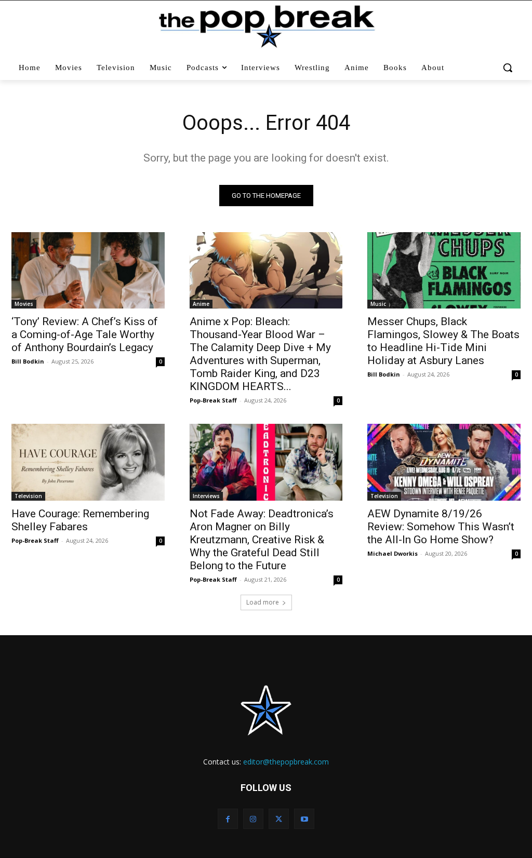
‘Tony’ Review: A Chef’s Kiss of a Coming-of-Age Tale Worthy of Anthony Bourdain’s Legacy (84, 334)
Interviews (206, 496)
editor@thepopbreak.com (286, 762)
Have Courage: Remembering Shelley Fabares (80, 520)
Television (28, 496)
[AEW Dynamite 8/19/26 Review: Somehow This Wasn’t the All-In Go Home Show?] (444, 462)
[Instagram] (253, 819)
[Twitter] (279, 819)
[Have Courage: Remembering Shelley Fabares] (88, 462)
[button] (508, 67)
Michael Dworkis (392, 553)
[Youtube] (304, 819)
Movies (24, 303)
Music (378, 303)
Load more (262, 602)
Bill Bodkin (27, 361)
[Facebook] (228, 819)
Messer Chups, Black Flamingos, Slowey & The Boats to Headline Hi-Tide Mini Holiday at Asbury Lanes (443, 341)
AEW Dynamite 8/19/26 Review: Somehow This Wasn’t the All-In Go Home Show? (440, 526)
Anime (201, 303)
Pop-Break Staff (213, 400)
